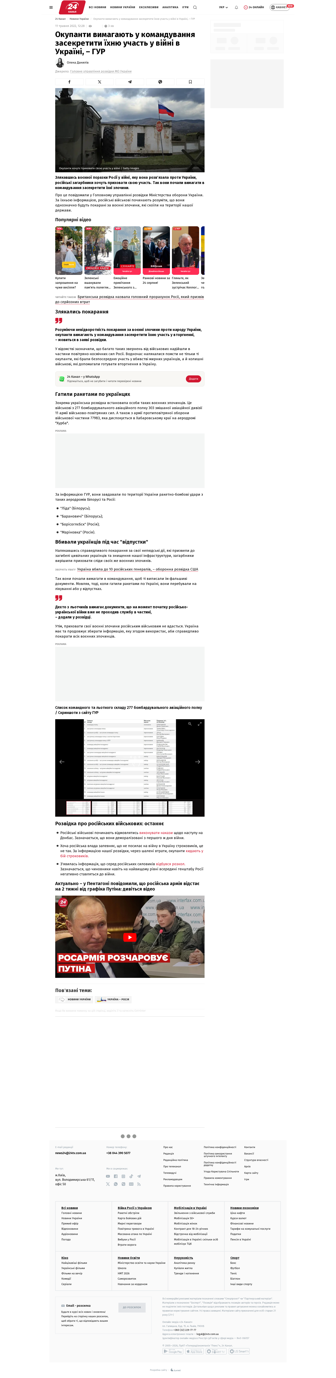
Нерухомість (183, 1258)
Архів (247, 1166)
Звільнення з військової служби (194, 1213)
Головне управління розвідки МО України (101, 71)
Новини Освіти (129, 1258)
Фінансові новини (242, 1223)
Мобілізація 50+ (184, 1218)
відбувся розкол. (170, 864)
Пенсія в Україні (240, 1239)
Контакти (249, 1147)
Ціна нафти (237, 1213)
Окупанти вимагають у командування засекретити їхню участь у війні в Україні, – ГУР (144, 19)
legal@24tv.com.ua (208, 1334)
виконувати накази (156, 833)
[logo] (72, 7)
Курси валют (238, 1218)
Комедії (66, 1278)
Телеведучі (169, 1173)
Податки (235, 1234)
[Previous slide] (62, 761)
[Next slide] (198, 761)
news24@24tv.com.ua (70, 1153)
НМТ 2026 (124, 1273)
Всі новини (97, 7)
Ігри (185, 7)
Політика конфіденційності (220, 1147)
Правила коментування (218, 1178)
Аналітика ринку (184, 1263)
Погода (66, 1239)
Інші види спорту (241, 1284)
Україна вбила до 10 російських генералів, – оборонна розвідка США (137, 569)
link (107, 1176)
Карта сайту (251, 1173)
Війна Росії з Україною (135, 1208)
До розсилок (132, 1307)
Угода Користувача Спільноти (221, 1171)
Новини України (122, 7)
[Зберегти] (191, 82)
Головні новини (71, 1213)
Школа (122, 1268)
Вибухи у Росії (127, 1239)
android (172, 1351)
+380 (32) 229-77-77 (184, 1329)
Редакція (168, 1153)
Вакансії (249, 1153)
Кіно (64, 1258)
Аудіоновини (69, 1234)
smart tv (216, 1351)
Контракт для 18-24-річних (191, 1228)
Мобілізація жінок (185, 1223)
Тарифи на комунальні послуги (250, 1228)
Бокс (233, 1263)
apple (194, 1351)
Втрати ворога (127, 1244)
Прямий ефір (69, 1223)
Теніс (233, 1273)
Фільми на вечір (71, 1273)
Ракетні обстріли (128, 1213)
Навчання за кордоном (132, 1284)
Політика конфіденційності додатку (220, 1164)
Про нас (168, 1147)
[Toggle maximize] (200, 723)
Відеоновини (69, 1228)
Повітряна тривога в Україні (136, 1228)
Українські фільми (73, 1268)
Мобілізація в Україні (190, 1208)
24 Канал (60, 19)
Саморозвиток (127, 1278)
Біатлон (235, 1278)
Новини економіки (244, 1208)
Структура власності (256, 1160)
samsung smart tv (239, 1351)
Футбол (235, 1268)
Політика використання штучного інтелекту (218, 1155)
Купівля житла (183, 1268)
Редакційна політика (175, 1160)
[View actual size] (190, 723)
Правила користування (177, 1186)
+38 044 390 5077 (118, 1153)
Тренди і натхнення (186, 1273)
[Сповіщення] (236, 7)
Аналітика (170, 7)
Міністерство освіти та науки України (141, 1263)
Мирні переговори (130, 1223)
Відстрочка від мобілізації (190, 1234)
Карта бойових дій (130, 1218)
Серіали (66, 1284)
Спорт (234, 1258)
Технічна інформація (216, 1184)
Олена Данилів (78, 62)
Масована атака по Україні (135, 1234)
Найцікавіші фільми (74, 1263)
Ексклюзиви (149, 7)
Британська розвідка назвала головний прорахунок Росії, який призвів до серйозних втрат (129, 299)
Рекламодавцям (172, 1179)
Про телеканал (172, 1166)
